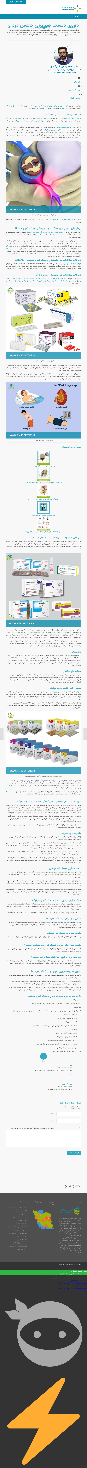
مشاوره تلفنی (75, 98)
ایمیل (52, 1121)
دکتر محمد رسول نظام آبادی (20, 1243)
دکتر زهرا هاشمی (22, 1240)
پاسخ (70, 1074)
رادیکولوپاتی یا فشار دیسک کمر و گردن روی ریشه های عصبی (43, 482)
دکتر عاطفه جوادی (22, 1227)
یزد (19, 1214)
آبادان (19, 1211)
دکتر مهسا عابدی (23, 1233)
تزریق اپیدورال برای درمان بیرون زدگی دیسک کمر (43, 499)
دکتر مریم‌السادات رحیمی (20, 1230)
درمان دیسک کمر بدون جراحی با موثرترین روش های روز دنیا (43, 531)
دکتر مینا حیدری (12, 1227)
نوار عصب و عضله (22, 1246)
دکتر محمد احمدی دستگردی (20, 1217)
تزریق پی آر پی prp (22, 1249)
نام (52, 1113)
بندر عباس (24, 1214)
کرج (15, 1207)
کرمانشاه (25, 1211)
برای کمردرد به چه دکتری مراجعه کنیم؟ (43, 515)
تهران (25, 1207)
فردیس (20, 1207)
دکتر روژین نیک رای (22, 1237)
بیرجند (10, 1207)
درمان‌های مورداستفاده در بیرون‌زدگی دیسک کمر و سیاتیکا (45, 232)
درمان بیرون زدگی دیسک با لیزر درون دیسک (43, 466)
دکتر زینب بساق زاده (22, 1220)
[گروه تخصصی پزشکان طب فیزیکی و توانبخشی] (71, 8)
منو (75, 16)
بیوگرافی (77, 81)
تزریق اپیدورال (11, 785)
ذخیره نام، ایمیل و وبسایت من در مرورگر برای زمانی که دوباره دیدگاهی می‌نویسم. (32, 1128)
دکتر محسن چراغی (22, 1224)
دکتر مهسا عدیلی (12, 1233)
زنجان (14, 1211)
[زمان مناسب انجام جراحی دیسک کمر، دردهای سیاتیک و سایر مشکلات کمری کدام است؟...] (85, 734)
